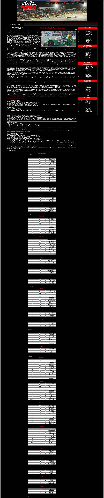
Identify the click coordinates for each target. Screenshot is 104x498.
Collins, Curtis (88, 55)
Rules (58, 24)
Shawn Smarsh (51, 385)
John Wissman (51, 409)
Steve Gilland (51, 292)
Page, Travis (88, 38)
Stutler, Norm (88, 54)
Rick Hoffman (51, 230)
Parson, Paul (88, 52)
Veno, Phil (87, 103)
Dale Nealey (51, 413)
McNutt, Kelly (88, 109)
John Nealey (51, 414)
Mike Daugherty (51, 232)
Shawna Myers (51, 430)
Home (27, 24)
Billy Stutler (51, 372)
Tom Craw (51, 246)
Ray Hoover (51, 429)
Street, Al (87, 56)
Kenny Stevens (51, 300)
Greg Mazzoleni (51, 219)
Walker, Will (87, 33)
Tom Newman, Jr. (51, 291)
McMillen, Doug (88, 32)
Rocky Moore (51, 393)
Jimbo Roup (51, 378)
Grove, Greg (87, 104)
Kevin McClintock (51, 161)
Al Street (51, 226)
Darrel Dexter (51, 306)
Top (28, 496)
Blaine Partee (51, 247)
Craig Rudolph (51, 436)
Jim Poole (51, 384)
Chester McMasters (51, 239)
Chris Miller (51, 252)
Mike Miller (51, 297)
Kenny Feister (51, 439)
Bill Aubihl (52, 163)
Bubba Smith (51, 371)
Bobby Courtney (51, 422)
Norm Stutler (51, 223)
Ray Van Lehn (51, 415)
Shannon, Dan (88, 86)
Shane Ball (51, 245)
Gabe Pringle (51, 370)
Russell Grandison (51, 387)
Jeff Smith (51, 334)
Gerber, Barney (88, 51)
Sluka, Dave (87, 74)
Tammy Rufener (51, 420)
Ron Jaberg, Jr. (51, 304)
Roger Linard (51, 178)
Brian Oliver (51, 243)
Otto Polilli (51, 407)
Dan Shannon (51, 335)
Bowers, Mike (88, 90)
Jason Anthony (51, 406)
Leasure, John (88, 57)
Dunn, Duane (88, 75)
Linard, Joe (87, 35)
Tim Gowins (51, 173)
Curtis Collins (51, 224)
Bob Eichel (51, 301)
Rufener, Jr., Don (88, 40)
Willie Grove (51, 377)
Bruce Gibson (51, 408)
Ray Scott (51, 375)
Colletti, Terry (88, 108)
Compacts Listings (87, 99)
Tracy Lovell (51, 445)
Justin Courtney (51, 369)
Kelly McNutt (51, 367)
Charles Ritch (51, 440)
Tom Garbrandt (51, 303)
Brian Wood (51, 228)
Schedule (34, 24)
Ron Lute (51, 179)
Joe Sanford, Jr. (51, 170)
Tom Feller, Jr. (51, 248)
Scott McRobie (51, 244)
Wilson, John (88, 88)
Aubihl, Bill (87, 36)
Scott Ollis (51, 242)
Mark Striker (51, 333)
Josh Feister (51, 391)
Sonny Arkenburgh (51, 172)
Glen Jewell (51, 343)
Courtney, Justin (88, 111)
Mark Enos (51, 338)
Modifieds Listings (87, 81)
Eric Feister (51, 442)
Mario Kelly (51, 168)
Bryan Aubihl (51, 231)
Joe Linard (51, 162)
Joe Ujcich (51, 397)
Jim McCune (51, 336)
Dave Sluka (51, 298)
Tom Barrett (51, 412)
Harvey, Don (87, 70)
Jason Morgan (51, 389)
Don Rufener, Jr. (51, 167)
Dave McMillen (51, 175)
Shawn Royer (51, 419)
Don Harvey (51, 294)
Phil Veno (51, 362)
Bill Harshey (51, 421)
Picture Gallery (66, 24)
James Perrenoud (51, 437)
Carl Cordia (51, 254)
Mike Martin (51, 233)
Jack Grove (51, 398)
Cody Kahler (51, 365)
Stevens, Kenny (88, 76)
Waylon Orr (51, 171)
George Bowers (51, 340)
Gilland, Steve (88, 68)
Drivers (51, 24)
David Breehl (51, 399)
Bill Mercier (51, 410)
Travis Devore (51, 176)
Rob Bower (51, 438)
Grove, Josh (87, 102)
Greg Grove (51, 363)
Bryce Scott (51, 386)
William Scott (51, 405)
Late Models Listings (87, 64)
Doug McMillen (51, 159)
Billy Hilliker (51, 441)
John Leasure (51, 227)
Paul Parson (51, 221)
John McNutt (51, 359)
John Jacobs (51, 433)
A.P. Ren (51, 293)
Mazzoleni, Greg (88, 49)
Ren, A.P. (87, 69)
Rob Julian (51, 302)
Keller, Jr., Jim (88, 110)
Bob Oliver (51, 249)
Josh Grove (51, 361)
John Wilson (51, 337)
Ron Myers (51, 374)
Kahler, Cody (88, 107)
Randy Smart (51, 390)
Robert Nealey (51, 434)
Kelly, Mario (87, 41)
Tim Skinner (51, 180)
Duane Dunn (51, 299)
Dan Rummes (51, 241)
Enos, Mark (87, 89)
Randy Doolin (51, 174)
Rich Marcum (51, 305)
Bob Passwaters (51, 396)
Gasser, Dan (88, 39)
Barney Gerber (51, 220)
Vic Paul (51, 418)
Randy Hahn (51, 373)
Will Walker (51, 160)
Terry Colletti (51, 366)
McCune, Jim (88, 87)
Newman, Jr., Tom (89, 67)
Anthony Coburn (51, 432)
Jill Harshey (51, 417)
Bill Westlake (51, 341)
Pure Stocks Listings (87, 46)
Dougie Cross (51, 423)
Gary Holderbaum (51, 177)
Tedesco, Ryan (88, 66)
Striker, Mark (88, 83)
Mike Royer (51, 169)
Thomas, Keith (88, 31)
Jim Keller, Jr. (51, 368)
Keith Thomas (51, 158)
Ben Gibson (51, 431)
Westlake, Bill (88, 92)
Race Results (43, 24)
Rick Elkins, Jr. (51, 218)
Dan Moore (51, 251)
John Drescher (51, 411)
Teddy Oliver (51, 229)
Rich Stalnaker (52, 181)
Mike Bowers (51, 339)
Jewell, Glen (87, 94)
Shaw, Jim (87, 53)
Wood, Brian (87, 59)
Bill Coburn (51, 364)
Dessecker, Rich (88, 72)
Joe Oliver (51, 240)
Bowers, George (88, 91)
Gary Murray (51, 394)
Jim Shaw (52, 222)
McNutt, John (88, 101)
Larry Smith (51, 250)
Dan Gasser (51, 165)
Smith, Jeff (87, 85)
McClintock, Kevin (89, 34)
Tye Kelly (51, 395)
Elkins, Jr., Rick (88, 48)
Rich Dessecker (51, 296)
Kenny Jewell (51, 443)
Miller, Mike (87, 73)
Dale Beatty (51, 383)
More (88, 42)
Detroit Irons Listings (87, 28)
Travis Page (51, 164)
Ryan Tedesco (51, 290)
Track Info (76, 24)
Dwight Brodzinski (51, 435)
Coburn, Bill (87, 105)
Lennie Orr (51, 392)
